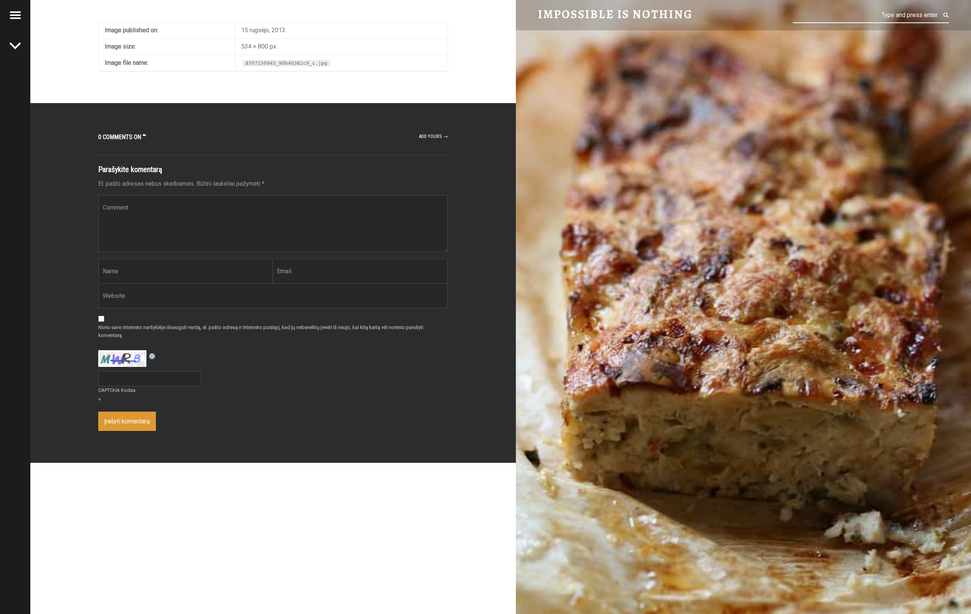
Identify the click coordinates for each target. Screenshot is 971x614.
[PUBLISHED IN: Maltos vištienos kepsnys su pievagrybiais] (15, 45)
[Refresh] (152, 355)
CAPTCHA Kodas (116, 390)
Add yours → (433, 136)
